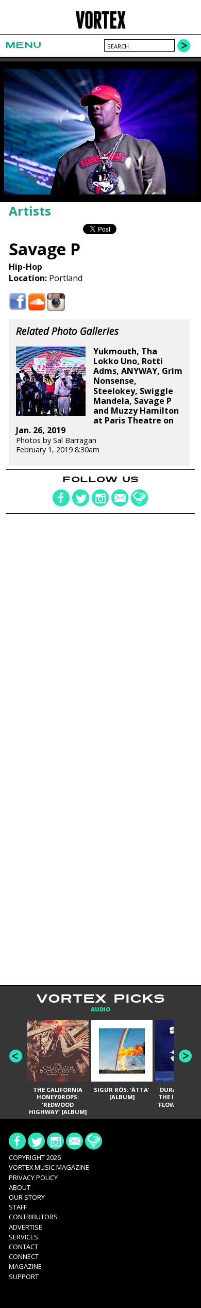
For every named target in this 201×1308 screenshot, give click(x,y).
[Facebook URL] (18, 302)
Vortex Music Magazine (49, 1167)
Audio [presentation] (100, 1009)
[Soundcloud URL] (37, 302)
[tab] (100, 1009)
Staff (18, 1207)
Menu (23, 45)
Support (24, 1276)
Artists (30, 210)
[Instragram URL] (56, 302)
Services (23, 1236)
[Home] (100, 27)
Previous (15, 1056)
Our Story (27, 1197)
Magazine (25, 1266)
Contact (23, 1246)
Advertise (25, 1227)
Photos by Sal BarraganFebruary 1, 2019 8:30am (99, 401)
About (19, 1187)
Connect (24, 1256)
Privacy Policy (33, 1177)
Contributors (33, 1216)
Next (185, 1056)
